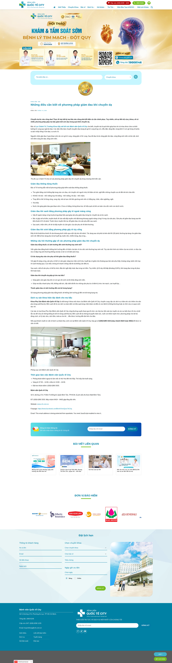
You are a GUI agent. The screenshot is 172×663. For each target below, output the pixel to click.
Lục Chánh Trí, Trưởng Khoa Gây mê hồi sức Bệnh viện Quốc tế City (61, 132)
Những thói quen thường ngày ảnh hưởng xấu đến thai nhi (42, 476)
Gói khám (100, 7)
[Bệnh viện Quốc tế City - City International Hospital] (31, 4)
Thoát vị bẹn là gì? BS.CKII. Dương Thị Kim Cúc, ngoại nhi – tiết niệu (71, 476)
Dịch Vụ (90, 7)
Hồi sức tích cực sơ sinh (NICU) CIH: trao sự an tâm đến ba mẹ (128, 476)
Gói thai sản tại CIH (95, 475)
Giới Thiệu (62, 7)
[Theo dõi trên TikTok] (81, 637)
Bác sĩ (83, 7)
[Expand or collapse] (139, 119)
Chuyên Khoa (73, 7)
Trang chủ (55, 7)
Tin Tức (110, 7)
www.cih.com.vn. (43, 410)
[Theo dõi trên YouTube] (85, 637)
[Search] (152, 7)
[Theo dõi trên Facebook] (78, 637)
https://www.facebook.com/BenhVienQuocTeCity (55, 414)
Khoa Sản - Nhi (35, 101)
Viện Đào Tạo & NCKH (125, 7)
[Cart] (149, 3)
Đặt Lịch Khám (143, 7)
